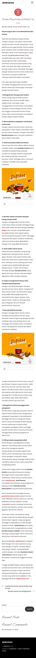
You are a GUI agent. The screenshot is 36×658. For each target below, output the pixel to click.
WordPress (13, 649)
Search (4, 605)
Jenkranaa (6, 646)
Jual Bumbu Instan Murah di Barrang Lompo (18, 587)
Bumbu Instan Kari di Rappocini (19, 591)
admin (18, 23)
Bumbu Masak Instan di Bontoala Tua (18, 19)
